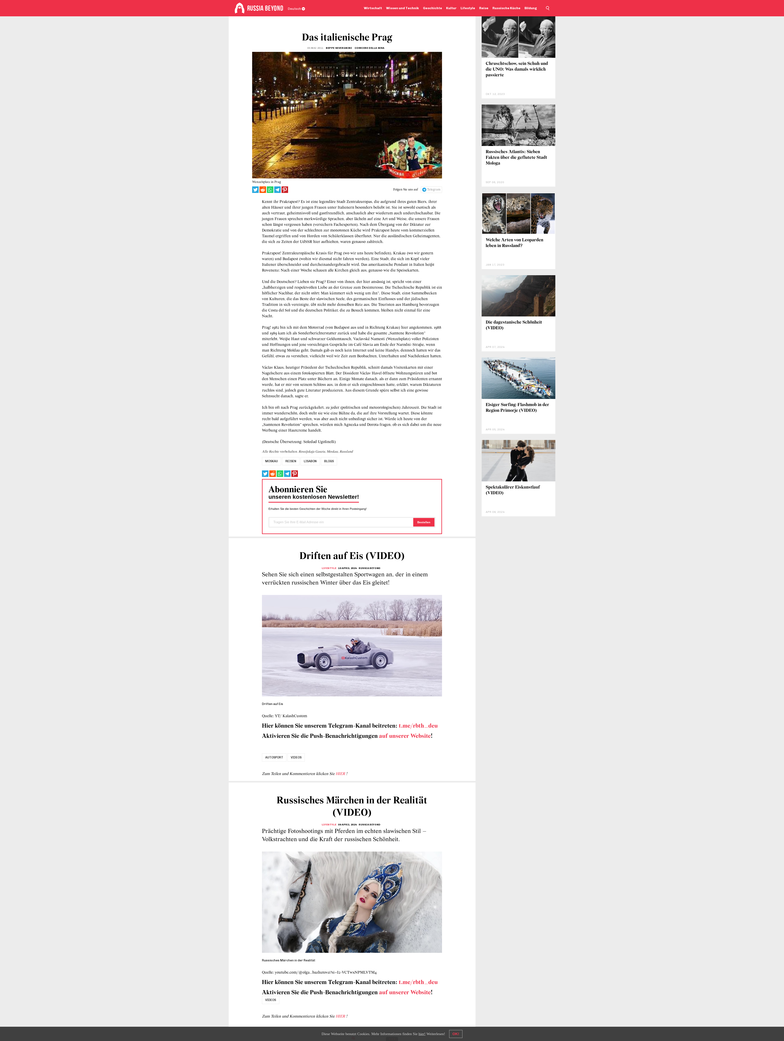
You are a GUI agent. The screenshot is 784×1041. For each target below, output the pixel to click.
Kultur (451, 8)
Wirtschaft (373, 8)
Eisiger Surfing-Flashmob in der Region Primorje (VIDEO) (517, 408)
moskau (271, 461)
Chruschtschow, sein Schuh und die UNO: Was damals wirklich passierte (517, 69)
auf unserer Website (405, 736)
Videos (296, 757)
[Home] (239, 8)
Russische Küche (506, 8)
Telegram (433, 189)
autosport (274, 757)
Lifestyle (468, 8)
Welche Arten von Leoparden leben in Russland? (514, 243)
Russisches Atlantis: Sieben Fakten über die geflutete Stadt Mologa (516, 158)
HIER (341, 774)
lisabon (310, 461)
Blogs (329, 461)
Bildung (531, 8)
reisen (290, 461)
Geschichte (432, 8)
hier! (422, 1034)
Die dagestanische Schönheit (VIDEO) (514, 325)
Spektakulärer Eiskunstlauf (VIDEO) (513, 490)
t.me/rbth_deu (418, 726)
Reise (483, 8)
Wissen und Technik (402, 8)
